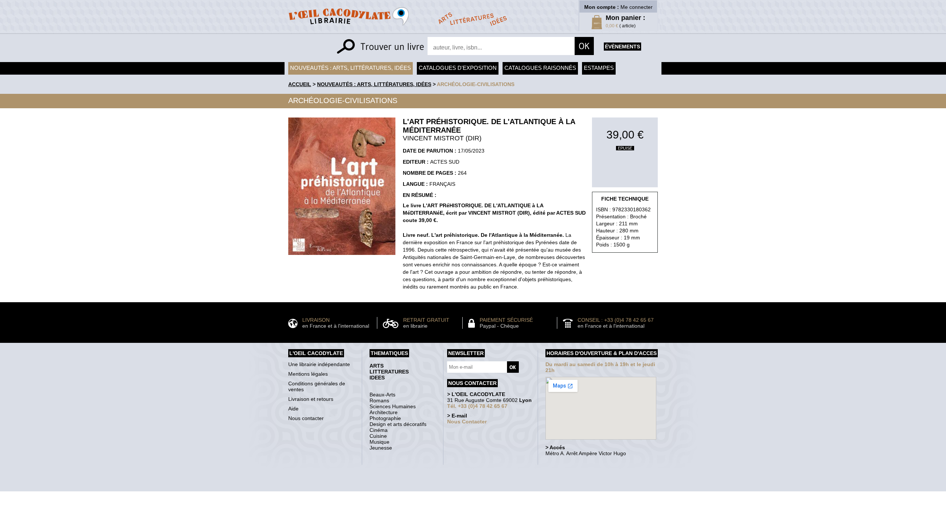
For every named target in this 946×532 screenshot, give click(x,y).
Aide (293, 409)
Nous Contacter (467, 421)
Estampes (599, 68)
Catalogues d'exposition (458, 68)
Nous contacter (306, 418)
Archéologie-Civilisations (475, 84)
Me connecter (636, 7)
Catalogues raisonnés (540, 68)
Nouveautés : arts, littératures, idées (350, 68)
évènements (622, 47)
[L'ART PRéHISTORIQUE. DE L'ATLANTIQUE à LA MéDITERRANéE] (341, 257)
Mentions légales (308, 374)
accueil (299, 84)
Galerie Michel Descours (471, 487)
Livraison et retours (310, 399)
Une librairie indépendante (319, 364)
